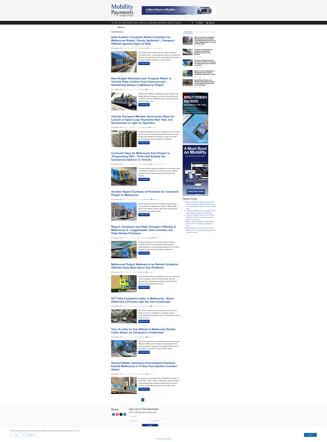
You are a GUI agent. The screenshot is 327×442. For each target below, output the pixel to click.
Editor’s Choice (210, 32)
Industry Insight (152, 23)
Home (113, 27)
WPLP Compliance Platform (166, 438)
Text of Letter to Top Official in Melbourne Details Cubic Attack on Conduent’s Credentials (143, 330)
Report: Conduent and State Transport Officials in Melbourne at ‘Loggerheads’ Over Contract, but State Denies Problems (143, 230)
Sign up (211, 23)
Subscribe (178, 23)
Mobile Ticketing (127, 23)
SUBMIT (150, 425)
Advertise (171, 23)
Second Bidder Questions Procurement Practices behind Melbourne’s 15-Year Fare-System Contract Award (144, 366)
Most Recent (188, 32)
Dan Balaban (116, 48)
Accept (310, 435)
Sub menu (113, 23)
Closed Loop (142, 23)
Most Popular (199, 32)
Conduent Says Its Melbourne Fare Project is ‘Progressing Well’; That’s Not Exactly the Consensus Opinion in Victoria (140, 156)
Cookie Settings (30, 435)
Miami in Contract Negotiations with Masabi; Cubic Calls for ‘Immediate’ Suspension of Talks (204, 72)
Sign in (201, 23)
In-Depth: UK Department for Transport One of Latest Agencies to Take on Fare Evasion (203, 52)
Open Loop (117, 23)
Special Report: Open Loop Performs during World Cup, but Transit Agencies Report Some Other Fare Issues (204, 82)
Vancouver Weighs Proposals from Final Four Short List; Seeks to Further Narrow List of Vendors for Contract (205, 62)
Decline (17, 435)
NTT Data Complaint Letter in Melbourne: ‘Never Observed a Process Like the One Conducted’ (142, 299)
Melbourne (160, 48)
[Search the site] (192, 22)
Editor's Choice (153, 48)
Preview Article (144, 63)
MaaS (135, 23)
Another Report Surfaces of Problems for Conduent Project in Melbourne (145, 193)
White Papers (162, 23)
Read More (77, 431)
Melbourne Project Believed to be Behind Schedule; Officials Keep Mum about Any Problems (145, 265)
